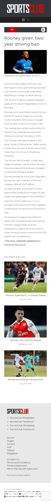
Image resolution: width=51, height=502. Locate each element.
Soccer (11, 437)
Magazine (12, 453)
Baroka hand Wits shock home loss (25, 379)
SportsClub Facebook (22, 421)
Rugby (10, 440)
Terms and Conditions (18, 462)
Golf (9, 447)
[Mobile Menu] (23, 20)
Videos (10, 450)
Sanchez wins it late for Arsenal (25, 340)
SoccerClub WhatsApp (22, 425)
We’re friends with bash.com (22, 468)
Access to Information (19, 475)
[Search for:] (27, 20)
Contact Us (13, 459)
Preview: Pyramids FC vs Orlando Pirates (25, 295)
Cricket (11, 444)
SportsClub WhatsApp (22, 417)
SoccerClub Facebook (22, 429)
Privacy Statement (17, 465)
